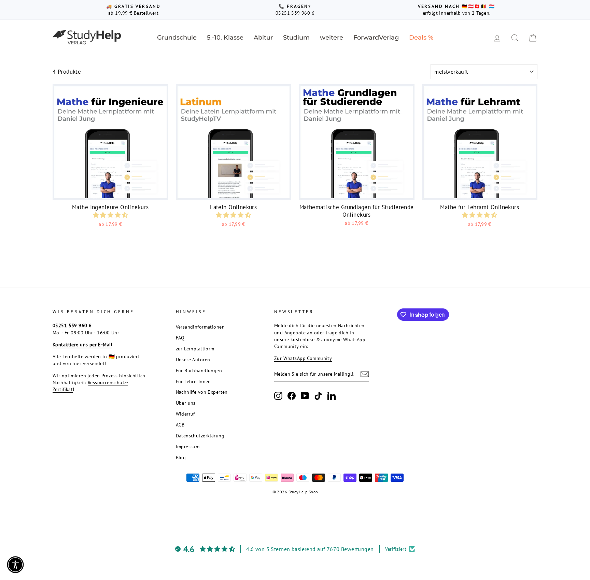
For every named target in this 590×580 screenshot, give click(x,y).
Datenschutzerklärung (200, 435)
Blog (181, 457)
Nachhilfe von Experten (202, 392)
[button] (110, 215)
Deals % (421, 37)
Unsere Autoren (193, 359)
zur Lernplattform (195, 348)
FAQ (180, 337)
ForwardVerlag (376, 37)
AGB (180, 424)
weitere (331, 37)
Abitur (263, 37)
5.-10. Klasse (225, 37)
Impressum (188, 446)
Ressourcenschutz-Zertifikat (90, 385)
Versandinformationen (200, 326)
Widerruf (185, 413)
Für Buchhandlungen (199, 370)
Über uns (186, 403)
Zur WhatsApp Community (303, 358)
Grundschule (177, 37)
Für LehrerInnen (193, 381)
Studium (296, 37)
